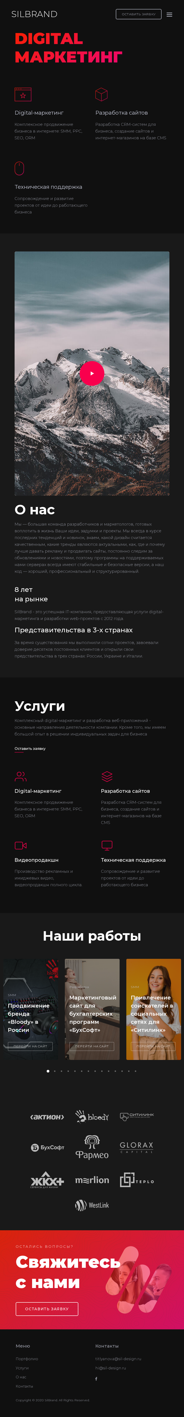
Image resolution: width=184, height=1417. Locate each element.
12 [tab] (121, 1070)
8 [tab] (94, 1070)
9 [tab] (101, 1070)
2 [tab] (54, 1070)
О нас (21, 1377)
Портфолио (27, 1359)
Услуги (22, 1368)
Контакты (24, 1386)
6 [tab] (81, 1070)
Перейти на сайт (30, 1046)
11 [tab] (114, 1070)
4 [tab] (67, 1070)
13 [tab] (128, 1070)
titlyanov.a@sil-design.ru (118, 1359)
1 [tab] (47, 1070)
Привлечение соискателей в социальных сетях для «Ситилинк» (152, 1013)
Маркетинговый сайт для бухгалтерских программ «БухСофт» (92, 1013)
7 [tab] (87, 1070)
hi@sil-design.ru (110, 1368)
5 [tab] (74, 1070)
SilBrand (34, 14)
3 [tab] (60, 1070)
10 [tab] (107, 1070)
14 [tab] (134, 1070)
